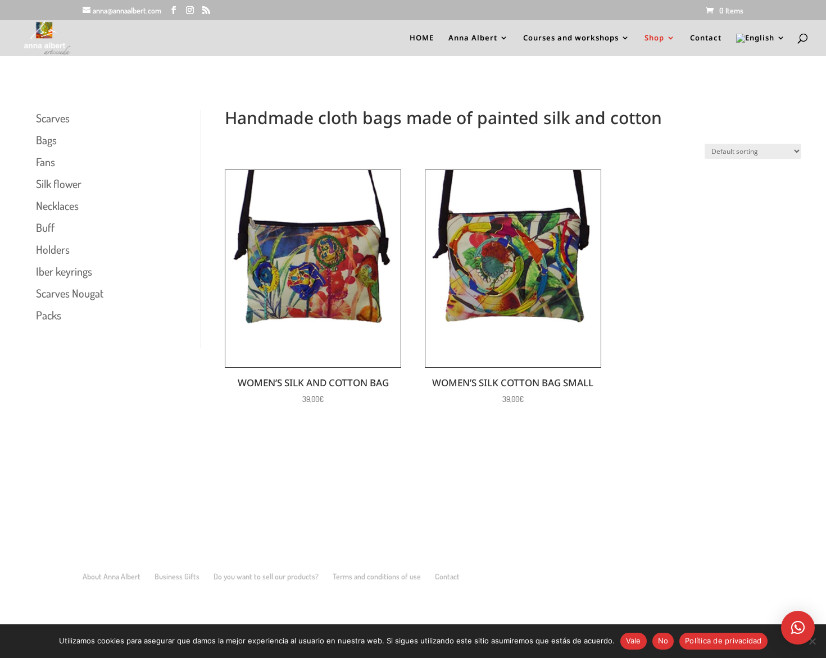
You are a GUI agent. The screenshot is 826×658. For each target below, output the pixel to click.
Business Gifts (177, 576)
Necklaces (57, 205)
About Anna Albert (111, 576)
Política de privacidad (723, 640)
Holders (53, 249)
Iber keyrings (64, 271)
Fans (45, 161)
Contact (705, 38)
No (663, 640)
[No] (812, 641)
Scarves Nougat (69, 293)
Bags (46, 139)
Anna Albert (472, 38)
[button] (798, 628)
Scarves (53, 118)
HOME (422, 38)
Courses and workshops (571, 38)
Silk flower (58, 183)
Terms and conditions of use (377, 576)
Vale (633, 640)
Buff (45, 227)
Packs (48, 315)
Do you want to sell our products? (266, 576)
